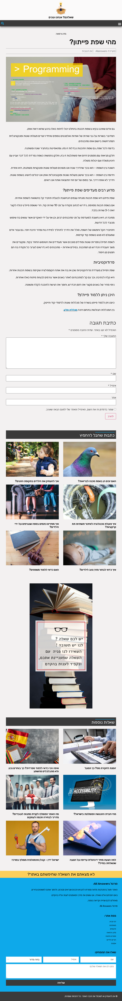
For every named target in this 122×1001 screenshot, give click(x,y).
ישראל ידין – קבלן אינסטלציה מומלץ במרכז (35, 859)
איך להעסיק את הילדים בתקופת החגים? (37, 481)
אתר (114, 397)
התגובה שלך (108, 336)
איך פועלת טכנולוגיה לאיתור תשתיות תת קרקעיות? (94, 525)
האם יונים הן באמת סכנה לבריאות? (97, 481)
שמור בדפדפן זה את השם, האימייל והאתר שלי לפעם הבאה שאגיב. (79, 409)
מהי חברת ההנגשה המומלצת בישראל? (94, 814)
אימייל (112, 385)
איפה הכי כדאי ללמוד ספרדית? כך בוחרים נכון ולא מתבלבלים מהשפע (34, 770)
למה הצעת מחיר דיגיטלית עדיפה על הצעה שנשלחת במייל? (93, 861)
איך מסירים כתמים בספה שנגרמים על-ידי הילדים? (37, 525)
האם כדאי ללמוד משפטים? (44, 569)
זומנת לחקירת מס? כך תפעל (100, 768)
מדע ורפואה (61, 34)
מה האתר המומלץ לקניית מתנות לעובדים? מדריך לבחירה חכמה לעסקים (35, 815)
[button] (119, 23)
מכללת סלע (70, 310)
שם (113, 373)
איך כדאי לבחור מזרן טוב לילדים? (97, 569)
